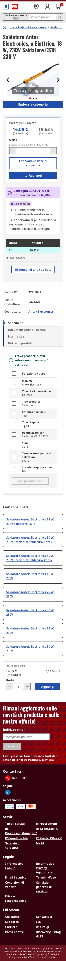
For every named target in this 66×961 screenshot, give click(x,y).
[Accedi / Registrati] (47, 6)
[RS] (15, 6)
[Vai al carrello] (58, 6)
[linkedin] (8, 792)
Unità (13, 140)
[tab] (33, 323)
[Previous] (8, 80)
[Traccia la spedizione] (36, 6)
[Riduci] (13, 151)
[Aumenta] (52, 151)
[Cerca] (59, 17)
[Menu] (6, 6)
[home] (4, 27)
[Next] (58, 80)
